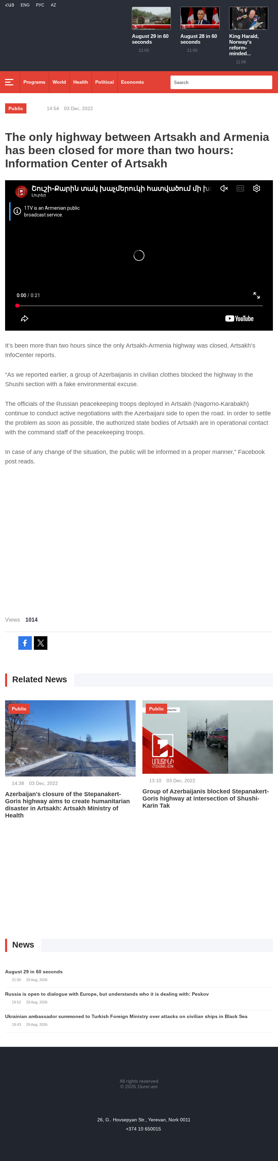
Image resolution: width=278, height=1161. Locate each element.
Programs (34, 82)
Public (15, 108)
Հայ (9, 5)
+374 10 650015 (143, 1129)
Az (53, 5)
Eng (25, 5)
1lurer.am (147, 1086)
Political (104, 82)
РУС (40, 5)
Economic (132, 82)
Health (80, 82)
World (59, 82)
